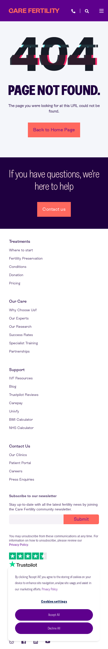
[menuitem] (19, 241)
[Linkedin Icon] (36, 641)
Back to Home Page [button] (54, 129)
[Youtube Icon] (46, 641)
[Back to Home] (34, 11)
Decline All (54, 628)
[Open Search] (87, 10)
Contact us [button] (54, 209)
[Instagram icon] (13, 641)
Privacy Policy (50, 589)
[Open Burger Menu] (101, 11)
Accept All (54, 614)
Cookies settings (54, 601)
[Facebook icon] (24, 641)
